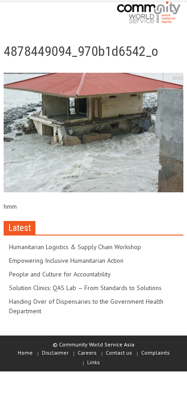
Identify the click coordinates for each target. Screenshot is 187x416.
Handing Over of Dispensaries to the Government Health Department (86, 306)
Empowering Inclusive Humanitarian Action (66, 260)
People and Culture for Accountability (60, 274)
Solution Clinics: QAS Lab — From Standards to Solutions (85, 288)
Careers (87, 352)
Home (25, 352)
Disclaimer (55, 352)
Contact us (119, 352)
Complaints (155, 352)
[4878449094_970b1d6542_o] (93, 134)
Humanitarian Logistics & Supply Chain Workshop (75, 247)
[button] (34, 14)
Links (93, 362)
